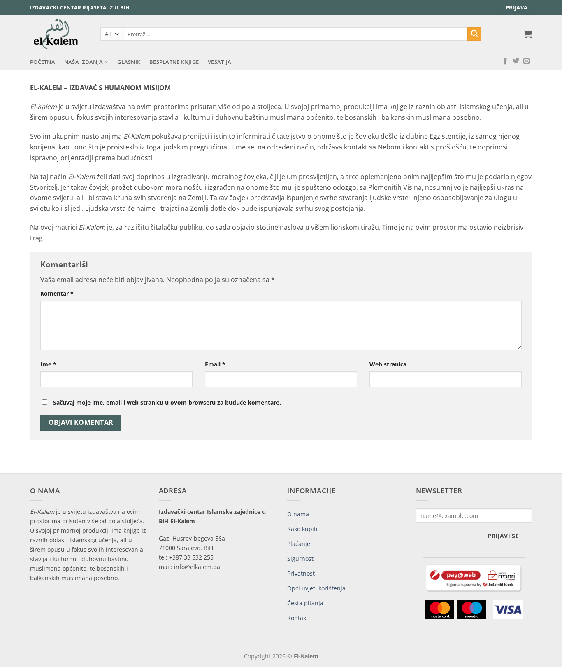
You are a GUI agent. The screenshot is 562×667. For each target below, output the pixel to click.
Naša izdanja (83, 61)
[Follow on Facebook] (505, 61)
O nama (298, 514)
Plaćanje (298, 544)
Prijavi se (503, 536)
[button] (517, 7)
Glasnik (128, 61)
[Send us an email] (526, 61)
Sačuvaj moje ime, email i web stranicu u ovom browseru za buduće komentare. (167, 402)
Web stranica (387, 364)
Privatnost (301, 573)
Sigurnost (300, 558)
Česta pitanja (305, 603)
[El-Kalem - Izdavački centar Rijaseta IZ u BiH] (59, 34)
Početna (42, 61)
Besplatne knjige (174, 61)
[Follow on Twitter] (516, 61)
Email (215, 364)
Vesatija (219, 61)
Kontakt (297, 618)
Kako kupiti (302, 529)
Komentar (57, 293)
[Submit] (474, 34)
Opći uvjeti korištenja (316, 588)
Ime (48, 364)
